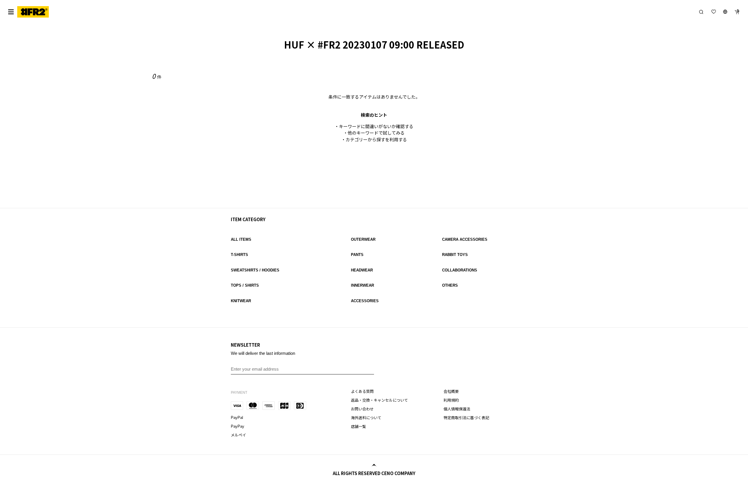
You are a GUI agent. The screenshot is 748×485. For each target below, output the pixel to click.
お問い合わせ (362, 409)
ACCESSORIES (365, 301)
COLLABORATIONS (459, 270)
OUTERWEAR (363, 239)
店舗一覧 (358, 426)
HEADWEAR (362, 270)
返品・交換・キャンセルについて (379, 400)
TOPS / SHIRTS (245, 285)
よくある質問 (362, 391)
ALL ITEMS (241, 239)
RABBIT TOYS (455, 254)
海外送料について (366, 418)
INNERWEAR (362, 285)
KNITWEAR (241, 301)
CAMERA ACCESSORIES (464, 239)
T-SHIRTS (239, 254)
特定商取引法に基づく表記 (466, 418)
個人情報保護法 (457, 409)
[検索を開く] (701, 11)
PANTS (357, 254)
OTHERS (450, 285)
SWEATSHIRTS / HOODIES (255, 270)
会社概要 (451, 391)
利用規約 (451, 400)
